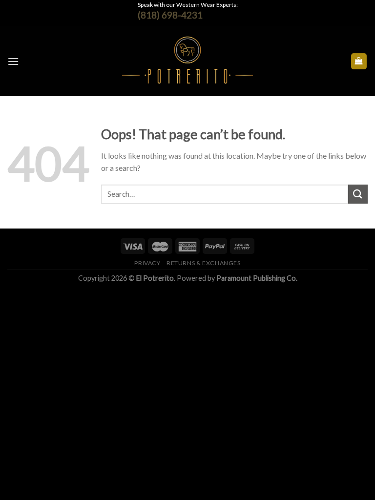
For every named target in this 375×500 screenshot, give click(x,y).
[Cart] (359, 61)
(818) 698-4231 (170, 15)
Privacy (147, 263)
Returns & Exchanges (204, 263)
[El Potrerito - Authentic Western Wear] (187, 61)
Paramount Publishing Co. (256, 278)
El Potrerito (155, 278)
